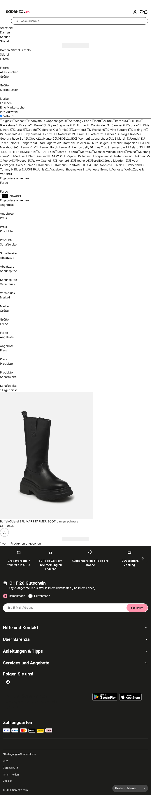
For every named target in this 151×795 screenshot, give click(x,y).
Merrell (85, 152)
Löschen (6, 103)
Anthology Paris (80, 121)
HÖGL (63, 138)
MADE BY (44, 152)
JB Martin (119, 138)
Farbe (4, 182)
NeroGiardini (37, 156)
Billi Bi (134, 121)
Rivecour (21, 160)
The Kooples (101, 165)
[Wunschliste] (142, 11)
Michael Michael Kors (108, 152)
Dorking (136, 129)
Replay (7, 160)
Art (97, 121)
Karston (68, 143)
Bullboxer (80, 125)
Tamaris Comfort (67, 165)
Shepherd (62, 160)
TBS (86, 165)
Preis (3, 218)
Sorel (95, 160)
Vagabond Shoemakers (66, 169)
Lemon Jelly (81, 147)
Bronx (38, 125)
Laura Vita (28, 147)
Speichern (137, 607)
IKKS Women (80, 138)
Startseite (7, 28)
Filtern (4, 59)
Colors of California (53, 129)
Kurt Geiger (100, 143)
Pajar (70, 156)
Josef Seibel (8, 143)
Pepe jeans (103, 156)
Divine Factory (117, 129)
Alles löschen (9, 72)
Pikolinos (142, 156)
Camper (116, 125)
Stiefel (4, 54)
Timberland (134, 165)
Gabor (110, 134)
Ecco (46, 134)
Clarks (18, 129)
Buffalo (7, 116)
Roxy (35, 160)
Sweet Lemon (25, 165)
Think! (118, 165)
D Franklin (96, 129)
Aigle (5, 121)
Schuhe (5, 37)
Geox (33, 138)
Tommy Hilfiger (10, 169)
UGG (29, 169)
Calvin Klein (99, 125)
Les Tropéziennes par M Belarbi (117, 147)
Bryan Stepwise (58, 125)
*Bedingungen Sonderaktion (19, 754)
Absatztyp (7, 257)
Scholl (47, 160)
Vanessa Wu (120, 169)
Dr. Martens (8, 134)
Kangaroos (28, 143)
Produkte (6, 231)
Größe (4, 76)
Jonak (135, 138)
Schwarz (14, 196)
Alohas (19, 121)
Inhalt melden (11, 774)
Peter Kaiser (123, 156)
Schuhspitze (8, 271)
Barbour (120, 121)
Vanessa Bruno (98, 169)
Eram (81, 134)
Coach (31, 129)
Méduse (19, 156)
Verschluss (7, 284)
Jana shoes (101, 138)
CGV (5, 761)
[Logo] (16, 11)
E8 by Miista (30, 134)
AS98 (107, 121)
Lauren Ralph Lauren (54, 147)
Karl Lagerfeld (49, 143)
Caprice (132, 125)
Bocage (25, 125)
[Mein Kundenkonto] (136, 11)
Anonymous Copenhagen (46, 121)
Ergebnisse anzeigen (14, 178)
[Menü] (6, 21)
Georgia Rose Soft (13, 138)
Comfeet (79, 129)
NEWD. (56, 156)
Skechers (81, 160)
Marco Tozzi (66, 152)
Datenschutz (10, 767)
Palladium (85, 156)
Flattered (95, 134)
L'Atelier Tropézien (124, 143)
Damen (5, 32)
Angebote (7, 205)
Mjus (131, 152)
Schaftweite (8, 244)
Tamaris (44, 165)
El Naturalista (64, 134)
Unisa (42, 169)
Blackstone (7, 125)
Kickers (83, 143)
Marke (9, 90)
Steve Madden (114, 160)
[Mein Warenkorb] (147, 11)
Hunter (48, 138)
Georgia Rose (127, 134)
